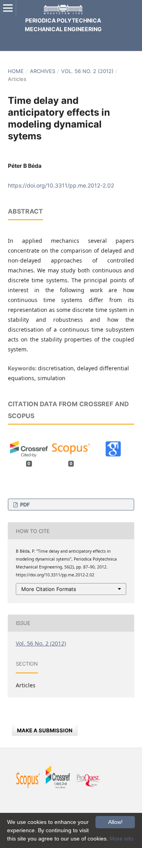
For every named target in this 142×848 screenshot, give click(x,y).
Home (16, 71)
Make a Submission (45, 730)
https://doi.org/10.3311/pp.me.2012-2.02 (61, 185)
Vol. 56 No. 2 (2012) (87, 71)
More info (121, 838)
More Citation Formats (48, 589)
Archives (42, 71)
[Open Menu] (8, 8)
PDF (24, 504)
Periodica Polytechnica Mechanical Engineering (63, 24)
